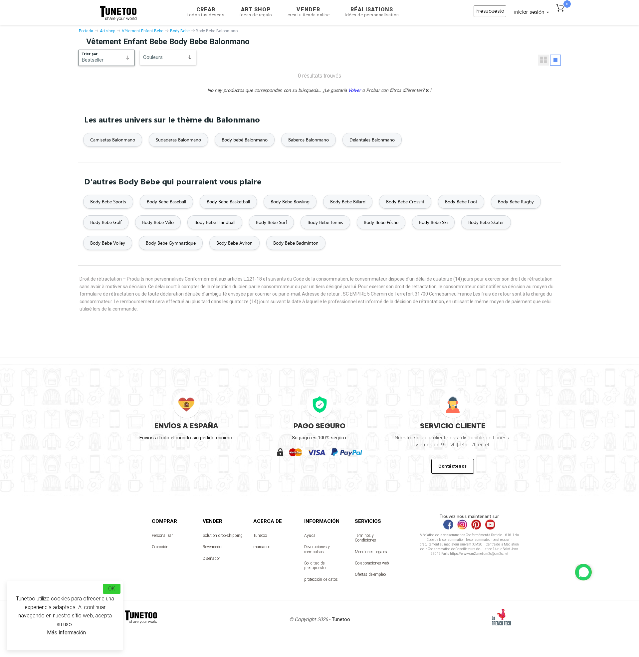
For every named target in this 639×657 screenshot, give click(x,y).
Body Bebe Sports (108, 201)
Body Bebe (180, 31)
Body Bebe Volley (107, 243)
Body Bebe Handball (214, 222)
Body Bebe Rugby (516, 201)
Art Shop (256, 11)
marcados (262, 547)
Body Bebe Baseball (166, 201)
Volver (355, 90)
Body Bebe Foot (461, 201)
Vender (309, 11)
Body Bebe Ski (433, 222)
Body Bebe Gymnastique (171, 243)
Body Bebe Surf (271, 222)
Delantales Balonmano (372, 139)
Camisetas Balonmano (112, 139)
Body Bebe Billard (347, 201)
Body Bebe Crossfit (405, 201)
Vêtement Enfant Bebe (142, 31)
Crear (205, 11)
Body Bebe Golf (105, 222)
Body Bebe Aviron (234, 243)
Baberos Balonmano (308, 139)
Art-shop (107, 31)
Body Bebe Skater (486, 222)
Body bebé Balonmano (245, 139)
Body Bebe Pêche (381, 222)
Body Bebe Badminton (296, 243)
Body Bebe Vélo (158, 222)
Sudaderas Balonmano (178, 139)
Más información (66, 632)
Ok (111, 588)
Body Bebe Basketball (228, 201)
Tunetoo (260, 535)
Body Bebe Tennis (325, 222)
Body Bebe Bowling (290, 201)
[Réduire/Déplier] (583, 572)
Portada (86, 31)
